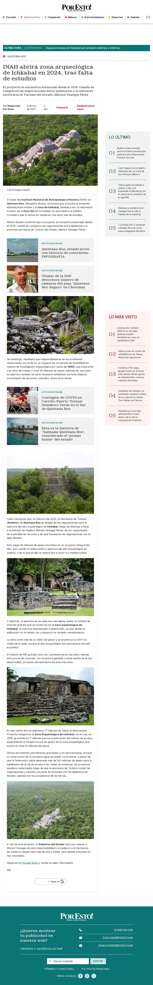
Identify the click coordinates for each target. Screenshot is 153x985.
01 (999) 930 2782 (123, 930)
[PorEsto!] (76, 7)
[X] (94, 976)
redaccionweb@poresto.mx (115, 945)
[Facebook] (80, 976)
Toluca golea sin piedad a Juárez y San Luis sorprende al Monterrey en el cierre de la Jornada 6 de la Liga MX (132, 191)
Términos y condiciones (59, 969)
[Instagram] (87, 976)
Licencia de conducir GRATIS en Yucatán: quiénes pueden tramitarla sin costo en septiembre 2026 (128, 334)
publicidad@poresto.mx (118, 937)
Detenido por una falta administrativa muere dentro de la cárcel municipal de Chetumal (129, 416)
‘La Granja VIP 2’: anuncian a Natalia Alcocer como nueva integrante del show (131, 227)
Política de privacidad (95, 969)
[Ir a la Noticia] (50, 250)
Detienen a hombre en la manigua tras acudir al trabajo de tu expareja (130, 211)
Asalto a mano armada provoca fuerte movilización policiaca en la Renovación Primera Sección (131, 153)
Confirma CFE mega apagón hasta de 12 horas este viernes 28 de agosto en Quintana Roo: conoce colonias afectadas (131, 374)
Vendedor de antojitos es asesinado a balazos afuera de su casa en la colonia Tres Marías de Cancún (132, 396)
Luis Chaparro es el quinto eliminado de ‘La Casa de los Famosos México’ (131, 171)
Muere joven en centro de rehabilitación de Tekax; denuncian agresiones (131, 354)
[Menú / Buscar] (148, 17)
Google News (30, 862)
